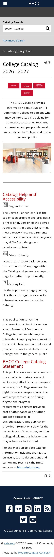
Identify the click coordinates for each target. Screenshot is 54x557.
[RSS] (47, 509)
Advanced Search (14, 40)
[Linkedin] (37, 509)
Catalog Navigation (19, 51)
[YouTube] (33, 520)
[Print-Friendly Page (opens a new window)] (45, 62)
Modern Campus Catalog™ (34, 552)
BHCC (34, 3)
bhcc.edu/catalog (28, 467)
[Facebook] (9, 509)
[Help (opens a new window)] (49, 62)
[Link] (13, 87)
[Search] (47, 28)
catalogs (9, 543)
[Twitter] (23, 520)
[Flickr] (18, 509)
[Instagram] (28, 509)
